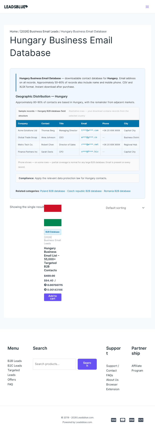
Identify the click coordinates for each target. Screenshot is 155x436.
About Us (112, 380)
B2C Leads (15, 365)
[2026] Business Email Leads (39, 31)
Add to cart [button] (52, 297)
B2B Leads (15, 361)
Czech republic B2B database (84, 190)
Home (14, 31)
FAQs (109, 375)
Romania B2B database (117, 190)
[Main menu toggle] (147, 7)
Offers (12, 379)
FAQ (10, 384)
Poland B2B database (52, 190)
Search (87, 364)
